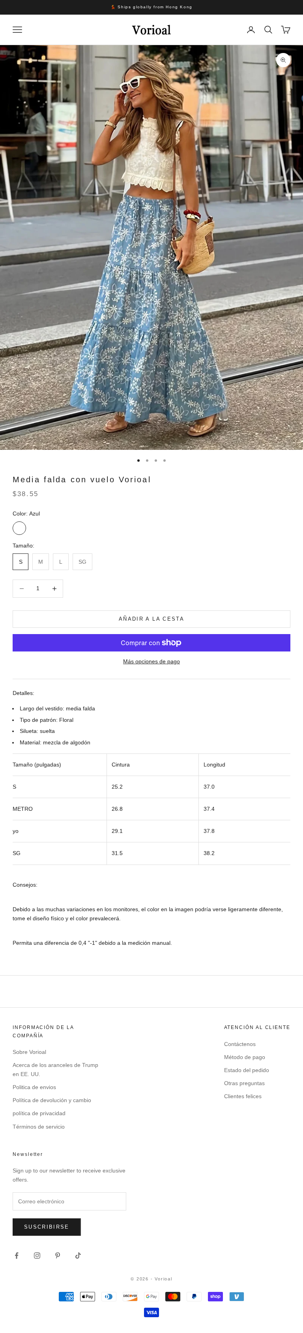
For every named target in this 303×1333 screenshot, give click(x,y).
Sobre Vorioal (29, 1052)
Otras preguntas (244, 1083)
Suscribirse (46, 1227)
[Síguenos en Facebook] (17, 1255)
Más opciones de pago (151, 661)
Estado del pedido (246, 1070)
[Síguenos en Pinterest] (58, 1255)
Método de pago (244, 1057)
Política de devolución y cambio (52, 1100)
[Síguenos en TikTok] (78, 1255)
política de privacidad (39, 1113)
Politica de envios (34, 1087)
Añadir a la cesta (151, 619)
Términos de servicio (39, 1126)
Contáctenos (240, 1044)
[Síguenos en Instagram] (37, 1255)
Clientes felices (243, 1096)
